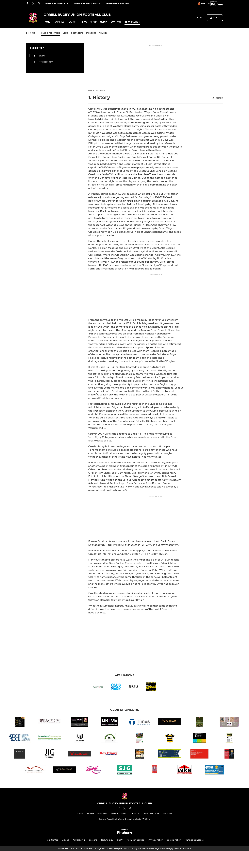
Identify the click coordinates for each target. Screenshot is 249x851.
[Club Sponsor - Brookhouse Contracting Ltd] (49, 738)
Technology (107, 840)
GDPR (120, 840)
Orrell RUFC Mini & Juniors (86, 3)
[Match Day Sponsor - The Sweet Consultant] (94, 770)
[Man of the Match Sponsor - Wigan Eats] (214, 770)
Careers (93, 840)
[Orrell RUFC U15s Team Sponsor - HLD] (199, 738)
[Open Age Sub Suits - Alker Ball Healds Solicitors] (19, 738)
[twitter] (33, 3)
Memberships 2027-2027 (117, 3)
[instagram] (39, 3)
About (65, 840)
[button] (47, 22)
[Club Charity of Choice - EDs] (109, 738)
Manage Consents (194, 840)
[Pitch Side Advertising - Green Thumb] (139, 738)
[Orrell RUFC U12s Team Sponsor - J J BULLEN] (79, 754)
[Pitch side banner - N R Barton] (169, 754)
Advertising (79, 840)
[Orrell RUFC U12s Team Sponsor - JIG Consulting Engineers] (49, 754)
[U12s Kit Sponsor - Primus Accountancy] (199, 754)
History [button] (41, 55)
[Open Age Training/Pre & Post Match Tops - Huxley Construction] (19, 754)
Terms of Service (135, 840)
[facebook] (27, 3)
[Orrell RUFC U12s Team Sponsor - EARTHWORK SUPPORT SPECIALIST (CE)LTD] (79, 738)
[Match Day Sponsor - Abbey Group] (199, 722)
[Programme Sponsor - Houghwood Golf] (229, 738)
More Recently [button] (45, 62)
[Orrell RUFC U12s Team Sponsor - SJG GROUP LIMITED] (124, 770)
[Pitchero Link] (217, 4)
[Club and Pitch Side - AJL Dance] (229, 722)
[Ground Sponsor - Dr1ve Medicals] (79, 722)
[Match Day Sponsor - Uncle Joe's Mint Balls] (154, 770)
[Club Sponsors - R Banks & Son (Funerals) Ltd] (49, 722)
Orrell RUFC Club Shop (56, 3)
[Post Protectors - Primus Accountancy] (229, 754)
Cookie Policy (174, 840)
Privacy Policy (155, 840)
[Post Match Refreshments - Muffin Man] (139, 754)
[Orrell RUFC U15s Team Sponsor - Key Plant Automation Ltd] (109, 754)
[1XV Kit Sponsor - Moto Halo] (169, 722)
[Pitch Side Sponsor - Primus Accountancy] (34, 770)
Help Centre (52, 840)
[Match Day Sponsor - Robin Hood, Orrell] (64, 770)
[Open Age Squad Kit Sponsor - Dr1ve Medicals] (109, 722)
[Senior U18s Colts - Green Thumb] (169, 738)
